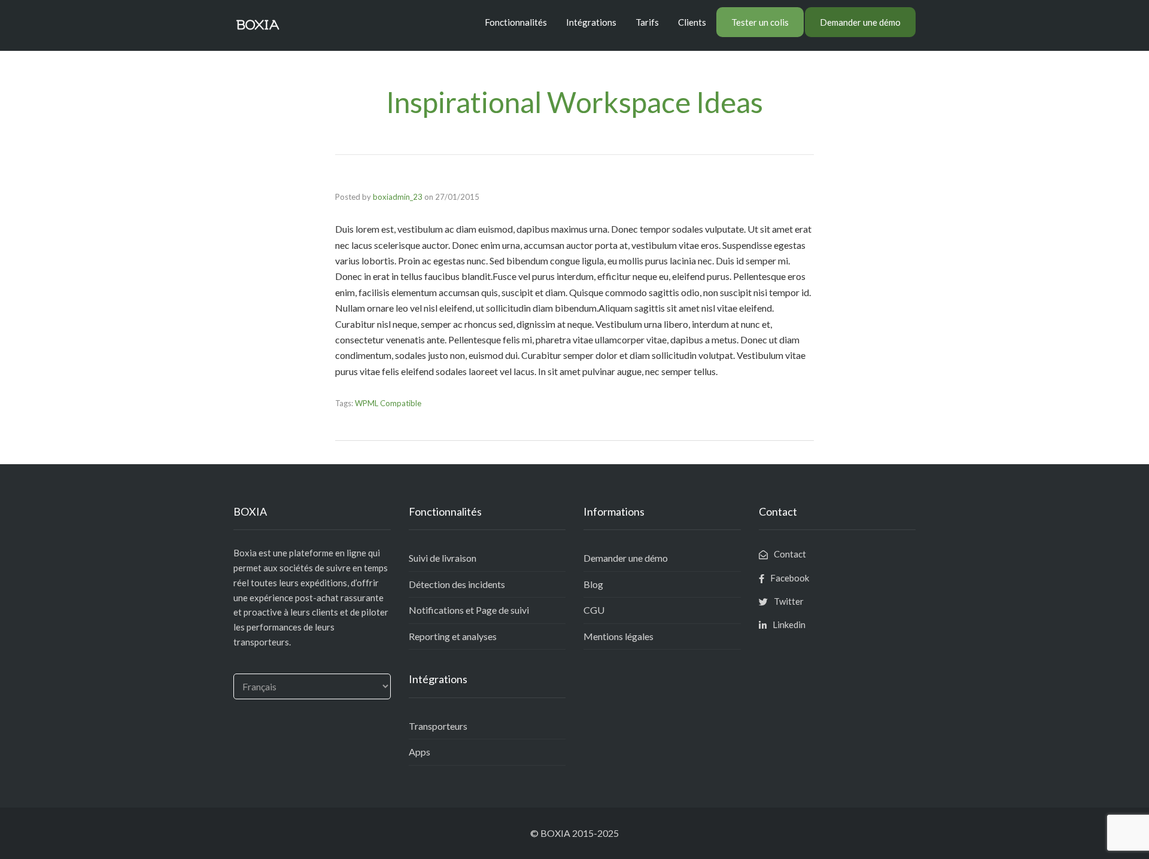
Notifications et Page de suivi (469, 610)
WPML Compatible (388, 403)
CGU (593, 610)
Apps (419, 751)
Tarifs (647, 22)
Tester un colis (760, 22)
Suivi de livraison (442, 557)
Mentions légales (618, 636)
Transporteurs (438, 726)
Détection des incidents (457, 584)
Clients (692, 22)
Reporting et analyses (453, 636)
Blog (593, 584)
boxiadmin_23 (397, 197)
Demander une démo (860, 22)
